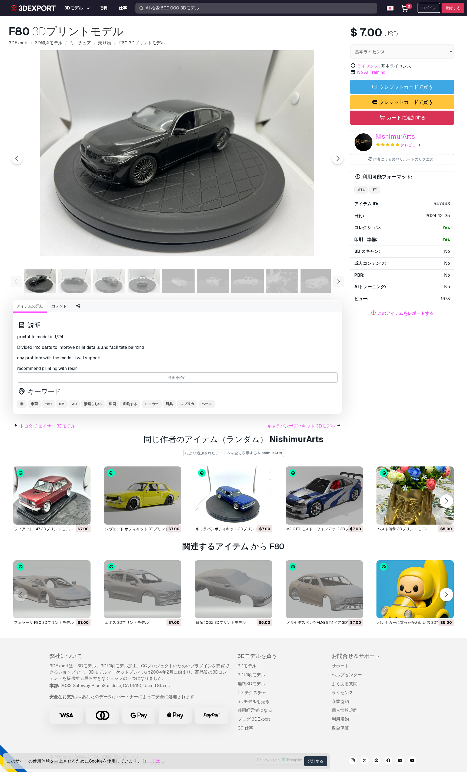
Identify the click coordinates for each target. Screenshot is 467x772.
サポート (340, 666)
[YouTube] (412, 761)
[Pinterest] (376, 761)
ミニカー (152, 404)
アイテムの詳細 (30, 306)
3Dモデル (247, 666)
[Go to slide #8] (282, 281)
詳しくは (151, 761)
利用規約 (340, 719)
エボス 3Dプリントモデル (127, 622)
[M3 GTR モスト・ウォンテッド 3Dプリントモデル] (324, 495)
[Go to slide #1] (40, 281)
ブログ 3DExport (254, 719)
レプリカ (187, 404)
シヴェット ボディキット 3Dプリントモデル (142, 528)
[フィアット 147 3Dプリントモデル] (52, 495)
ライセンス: (368, 66)
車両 (34, 404)
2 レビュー (410, 145)
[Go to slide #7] (247, 281)
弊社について (65, 656)
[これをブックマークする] (83, 517)
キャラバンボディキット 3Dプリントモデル (233, 528)
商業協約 (340, 701)
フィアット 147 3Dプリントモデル (43, 528)
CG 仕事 (245, 728)
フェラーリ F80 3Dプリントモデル (44, 622)
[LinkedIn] (400, 761)
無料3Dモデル (251, 684)
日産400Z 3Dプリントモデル (221, 622)
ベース (207, 404)
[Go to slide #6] (213, 281)
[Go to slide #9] (317, 281)
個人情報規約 (345, 710)
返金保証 (340, 728)
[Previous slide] (17, 158)
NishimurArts (395, 136)
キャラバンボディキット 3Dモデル (301, 426)
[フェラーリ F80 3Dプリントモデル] (52, 589)
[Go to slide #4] (144, 281)
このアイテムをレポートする (406, 313)
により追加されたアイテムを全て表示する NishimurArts (233, 452)
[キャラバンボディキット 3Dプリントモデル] (233, 495)
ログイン (428, 7)
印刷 (112, 404)
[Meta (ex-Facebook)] (388, 761)
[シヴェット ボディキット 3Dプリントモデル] (142, 495)
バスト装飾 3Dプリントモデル (403, 528)
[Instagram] (352, 761)
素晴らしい (93, 404)
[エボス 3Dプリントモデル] (142, 589)
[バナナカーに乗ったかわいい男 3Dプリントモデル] (415, 589)
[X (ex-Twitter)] (364, 761)
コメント (59, 306)
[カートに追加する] (71, 517)
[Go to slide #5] (178, 281)
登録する (453, 7)
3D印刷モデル (251, 675)
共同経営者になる (255, 710)
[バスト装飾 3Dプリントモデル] (415, 495)
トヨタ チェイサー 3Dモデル (47, 426)
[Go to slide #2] (74, 281)
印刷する (130, 404)
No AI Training (371, 72)
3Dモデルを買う (257, 656)
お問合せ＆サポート (356, 656)
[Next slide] (337, 158)
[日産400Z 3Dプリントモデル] (233, 589)
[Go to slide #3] (109, 281)
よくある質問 (345, 684)
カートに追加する (406, 117)
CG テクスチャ (252, 692)
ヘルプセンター (347, 675)
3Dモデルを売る (253, 701)
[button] (446, 500)
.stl (361, 189)
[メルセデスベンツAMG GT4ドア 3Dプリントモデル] (324, 589)
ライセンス (342, 692)
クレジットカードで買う (405, 87)
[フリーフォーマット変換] (374, 190)
